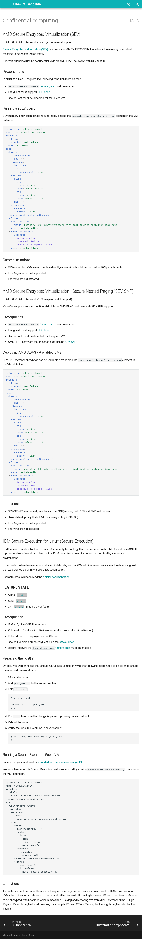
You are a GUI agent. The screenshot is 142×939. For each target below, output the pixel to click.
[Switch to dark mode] (128, 4)
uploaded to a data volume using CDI (60, 762)
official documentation (56, 577)
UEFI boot (44, 92)
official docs (66, 642)
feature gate (46, 86)
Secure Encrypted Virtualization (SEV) (25, 49)
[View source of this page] (132, 20)
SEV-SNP (70, 342)
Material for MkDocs (24, 935)
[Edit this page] (137, 20)
